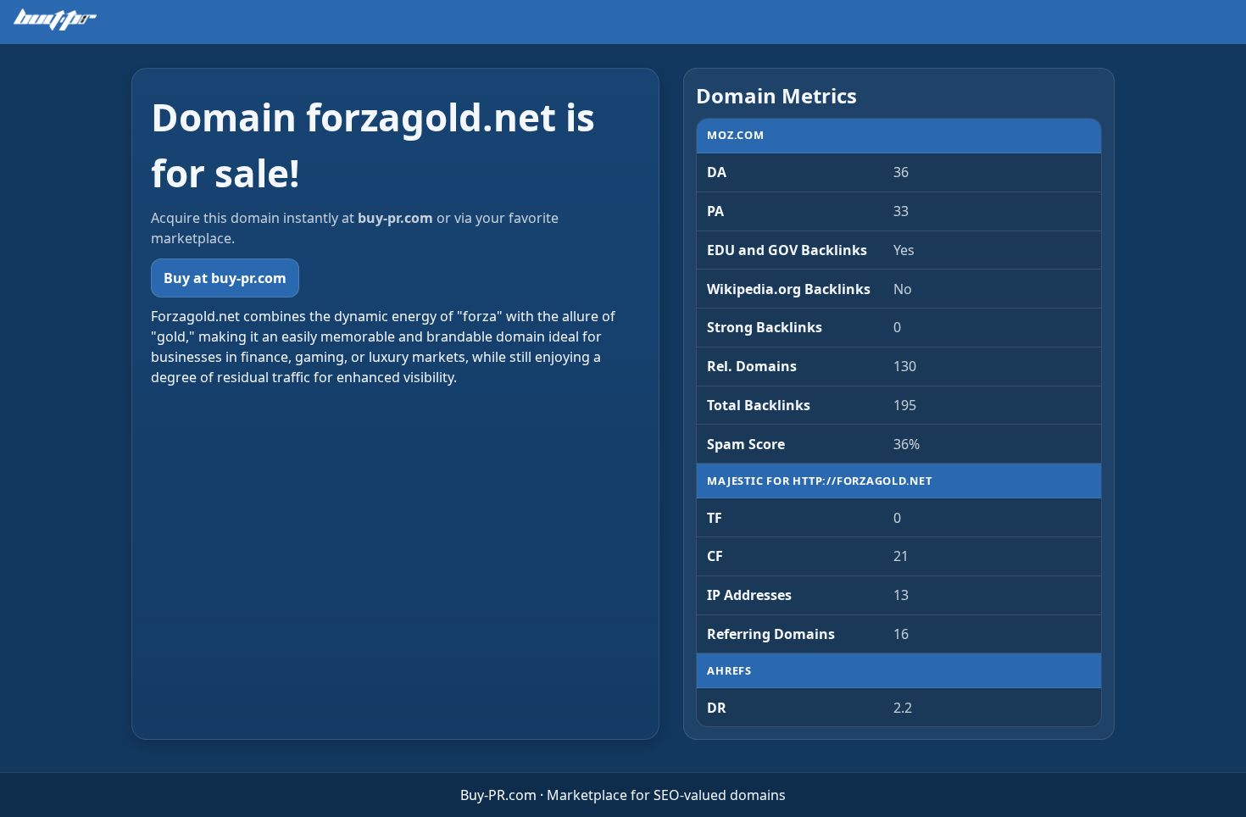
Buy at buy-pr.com (225, 278)
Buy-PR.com (498, 795)
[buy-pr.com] (55, 19)
